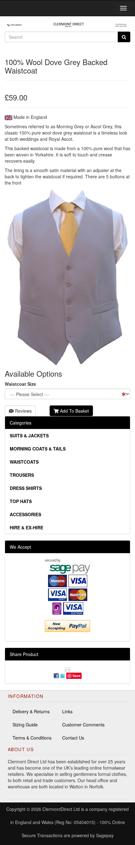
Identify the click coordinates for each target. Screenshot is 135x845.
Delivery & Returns (31, 711)
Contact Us (73, 738)
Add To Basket (74, 411)
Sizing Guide (25, 724)
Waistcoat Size (20, 384)
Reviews (23, 411)
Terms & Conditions (32, 738)
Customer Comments (83, 724)
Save (76, 675)
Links (67, 711)
